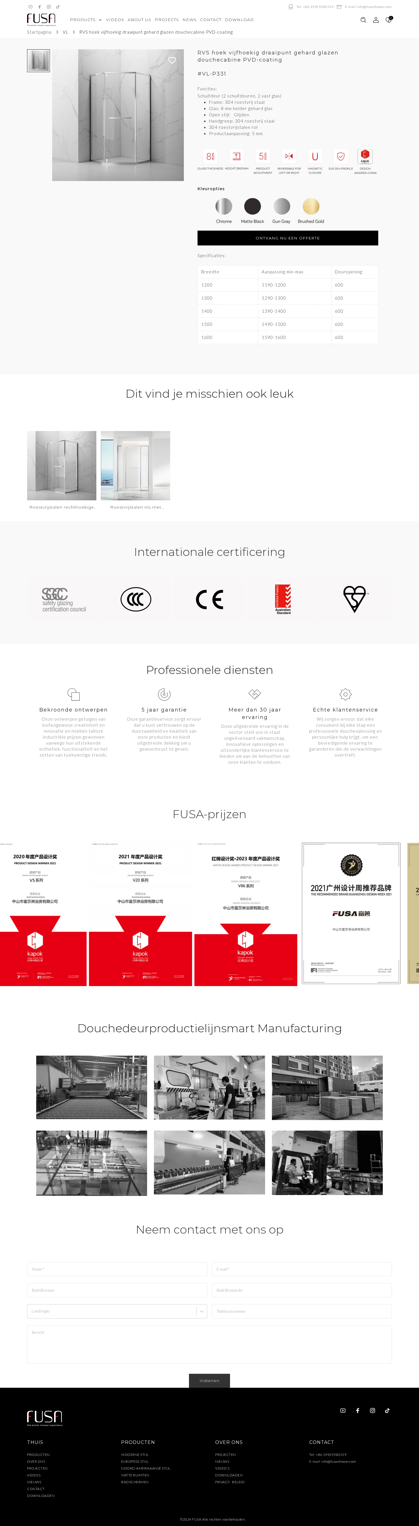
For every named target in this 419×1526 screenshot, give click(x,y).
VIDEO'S (222, 1468)
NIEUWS (34, 1482)
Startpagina (39, 31)
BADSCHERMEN (135, 1482)
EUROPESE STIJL (135, 1461)
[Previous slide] (59, 115)
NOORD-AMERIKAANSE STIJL (145, 1468)
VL (65, 31)
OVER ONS (36, 1461)
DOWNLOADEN (40, 1496)
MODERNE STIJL (135, 1454)
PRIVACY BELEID (230, 1482)
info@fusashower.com (339, 1461)
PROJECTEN (37, 1468)
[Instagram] (48, 6)
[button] (38, 60)
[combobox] (32, 1314)
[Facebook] (39, 6)
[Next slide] (177, 115)
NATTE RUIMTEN (135, 1475)
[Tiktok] (57, 6)
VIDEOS (33, 1475)
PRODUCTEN (38, 1454)
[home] (41, 20)
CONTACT (36, 1489)
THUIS (35, 1442)
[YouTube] (30, 6)
